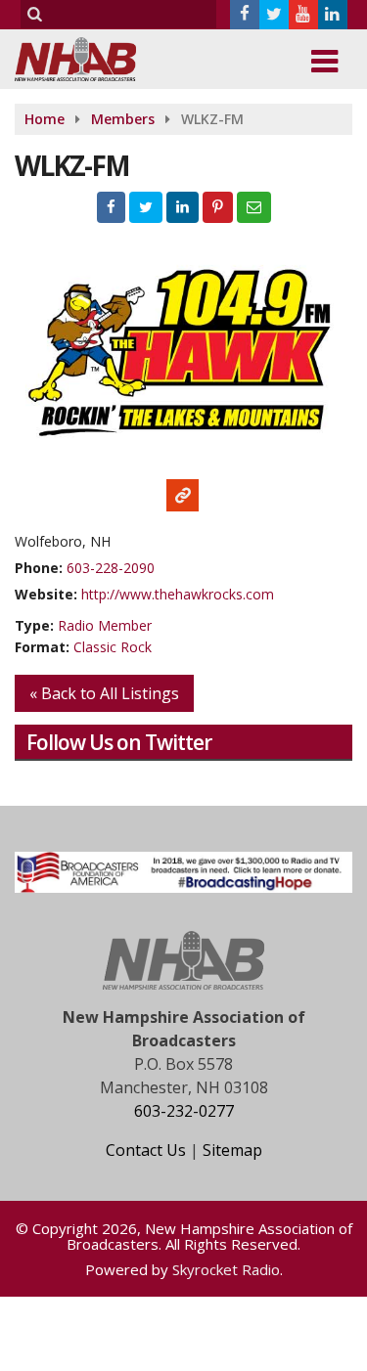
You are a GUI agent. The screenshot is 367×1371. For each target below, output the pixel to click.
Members (123, 119)
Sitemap (232, 1150)
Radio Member (105, 625)
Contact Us (146, 1150)
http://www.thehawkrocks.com (177, 594)
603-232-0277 (184, 1111)
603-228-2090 (111, 567)
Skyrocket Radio (226, 1269)
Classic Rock (112, 647)
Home (44, 119)
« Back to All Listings (104, 693)
